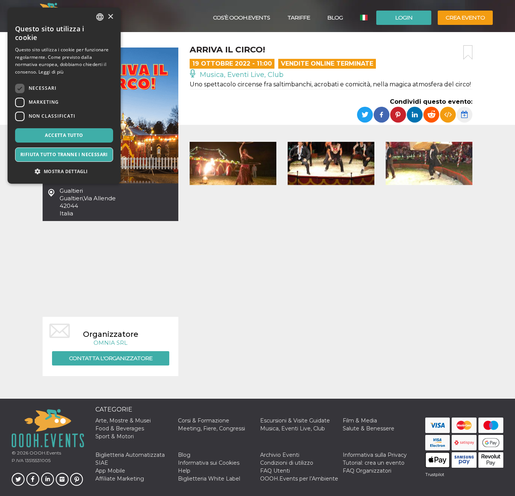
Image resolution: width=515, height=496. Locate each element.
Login (403, 17)
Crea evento (465, 17)
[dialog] (64, 96)
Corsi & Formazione (203, 420)
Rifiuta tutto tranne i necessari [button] (64, 154)
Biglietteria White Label (209, 478)
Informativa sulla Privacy (375, 454)
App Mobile (110, 470)
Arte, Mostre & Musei (123, 420)
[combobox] (100, 17)
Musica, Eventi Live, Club (241, 75)
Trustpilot (434, 474)
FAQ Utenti (275, 470)
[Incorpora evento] (448, 115)
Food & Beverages (119, 428)
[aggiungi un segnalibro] (467, 52)
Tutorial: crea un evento (374, 462)
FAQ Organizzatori (367, 470)
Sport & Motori (114, 436)
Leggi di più (51, 72)
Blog (335, 17)
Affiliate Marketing (119, 478)
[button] (64, 171)
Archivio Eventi (279, 454)
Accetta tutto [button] (64, 135)
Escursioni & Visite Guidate (295, 420)
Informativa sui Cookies (208, 462)
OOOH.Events (44, 453)
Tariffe (298, 17)
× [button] (110, 17)
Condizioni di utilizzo (286, 462)
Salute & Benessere (368, 428)
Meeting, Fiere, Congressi (211, 428)
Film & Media (360, 420)
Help (184, 470)
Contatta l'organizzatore (110, 358)
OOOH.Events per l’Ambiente (299, 478)
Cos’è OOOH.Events (241, 17)
